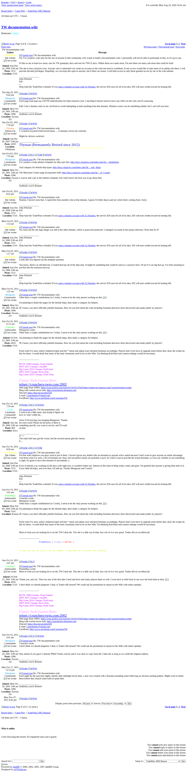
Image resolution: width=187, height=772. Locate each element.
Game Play (20, 11)
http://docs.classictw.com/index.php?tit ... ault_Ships (77, 167)
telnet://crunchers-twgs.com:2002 (43, 384)
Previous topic (150, 47)
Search (21, 2)
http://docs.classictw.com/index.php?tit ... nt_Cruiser (86, 172)
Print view (6, 47)
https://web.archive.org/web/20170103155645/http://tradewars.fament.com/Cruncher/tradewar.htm (86, 387)
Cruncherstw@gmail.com (38, 395)
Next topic (180, 47)
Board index (7, 11)
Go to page (170, 44)
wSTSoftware (19, 769)
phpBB (16, 767)
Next (183, 44)
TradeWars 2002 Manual (38, 11)
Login (28, 2)
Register (5, 2)
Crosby (15, 33)
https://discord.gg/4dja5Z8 (40, 393)
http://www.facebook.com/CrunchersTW (48, 398)
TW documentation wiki (19, 27)
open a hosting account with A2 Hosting (76, 87)
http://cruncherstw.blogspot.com (61, 390)
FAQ (13, 2)
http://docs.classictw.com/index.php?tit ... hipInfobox (95, 162)
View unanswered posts (12, 5)
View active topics (33, 5)
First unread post (166, 47)
